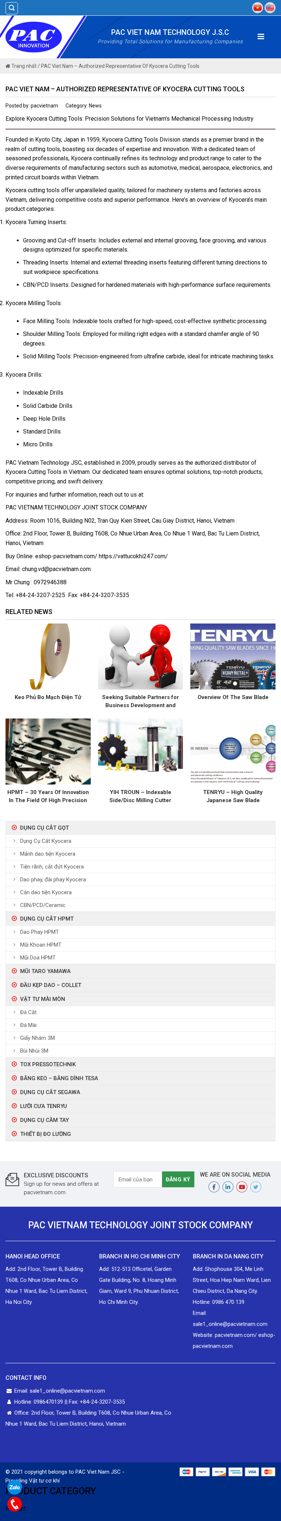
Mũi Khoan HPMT (40, 945)
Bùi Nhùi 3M (34, 1050)
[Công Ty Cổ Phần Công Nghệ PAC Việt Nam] (46, 37)
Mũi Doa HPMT (38, 957)
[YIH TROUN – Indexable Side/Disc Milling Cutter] (140, 751)
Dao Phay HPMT (39, 932)
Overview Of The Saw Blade (233, 697)
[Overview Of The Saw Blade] (233, 656)
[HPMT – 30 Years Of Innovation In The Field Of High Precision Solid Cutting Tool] (48, 751)
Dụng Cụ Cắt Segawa (50, 1092)
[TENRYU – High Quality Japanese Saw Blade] (233, 751)
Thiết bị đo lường (45, 1134)
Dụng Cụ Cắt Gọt (44, 828)
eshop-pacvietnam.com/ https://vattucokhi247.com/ (101, 556)
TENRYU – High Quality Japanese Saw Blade (233, 796)
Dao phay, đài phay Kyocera (53, 879)
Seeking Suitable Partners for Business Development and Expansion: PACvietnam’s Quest (140, 701)
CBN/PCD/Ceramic (42, 905)
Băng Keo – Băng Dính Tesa (59, 1078)
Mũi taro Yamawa (45, 971)
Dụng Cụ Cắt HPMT (47, 918)
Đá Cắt (28, 1012)
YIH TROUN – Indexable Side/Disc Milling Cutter (140, 796)
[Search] (11, 8)
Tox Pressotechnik (48, 1064)
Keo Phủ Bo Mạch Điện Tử (48, 697)
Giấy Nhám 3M (37, 1038)
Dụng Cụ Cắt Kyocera (45, 841)
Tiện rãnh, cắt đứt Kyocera (52, 866)
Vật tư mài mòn (42, 999)
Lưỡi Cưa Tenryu (43, 1106)
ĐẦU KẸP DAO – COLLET (50, 985)
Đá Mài (28, 1025)
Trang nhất (23, 66)
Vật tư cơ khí (44, 1480)
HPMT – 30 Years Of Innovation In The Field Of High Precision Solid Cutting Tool (48, 796)
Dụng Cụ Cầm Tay (44, 1120)
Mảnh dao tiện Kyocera (47, 854)
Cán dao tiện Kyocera (46, 892)
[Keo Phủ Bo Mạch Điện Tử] (48, 656)
